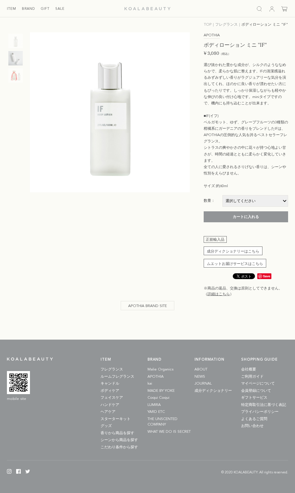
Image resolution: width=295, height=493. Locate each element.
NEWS (199, 377)
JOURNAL (203, 383)
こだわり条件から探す (119, 447)
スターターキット (116, 419)
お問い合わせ (252, 426)
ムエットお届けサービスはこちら (235, 264)
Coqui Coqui (158, 398)
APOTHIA (156, 377)
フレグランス (112, 369)
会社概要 (248, 369)
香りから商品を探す (117, 433)
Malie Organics (160, 369)
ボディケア (110, 391)
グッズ (106, 426)
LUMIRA (154, 405)
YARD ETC (156, 412)
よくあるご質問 (254, 419)
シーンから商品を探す (119, 440)
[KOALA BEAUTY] (147, 8)
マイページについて (258, 383)
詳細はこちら (218, 294)
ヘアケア (108, 412)
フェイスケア (112, 398)
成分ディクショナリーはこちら (233, 251)
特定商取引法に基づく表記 (263, 405)
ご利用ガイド (252, 377)
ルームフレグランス (117, 377)
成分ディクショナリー (213, 391)
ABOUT (200, 369)
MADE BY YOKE (161, 391)
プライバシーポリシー (260, 412)
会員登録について (256, 391)
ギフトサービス (254, 398)
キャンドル (110, 383)
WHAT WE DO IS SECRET (169, 432)
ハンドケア (110, 405)
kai (150, 383)
